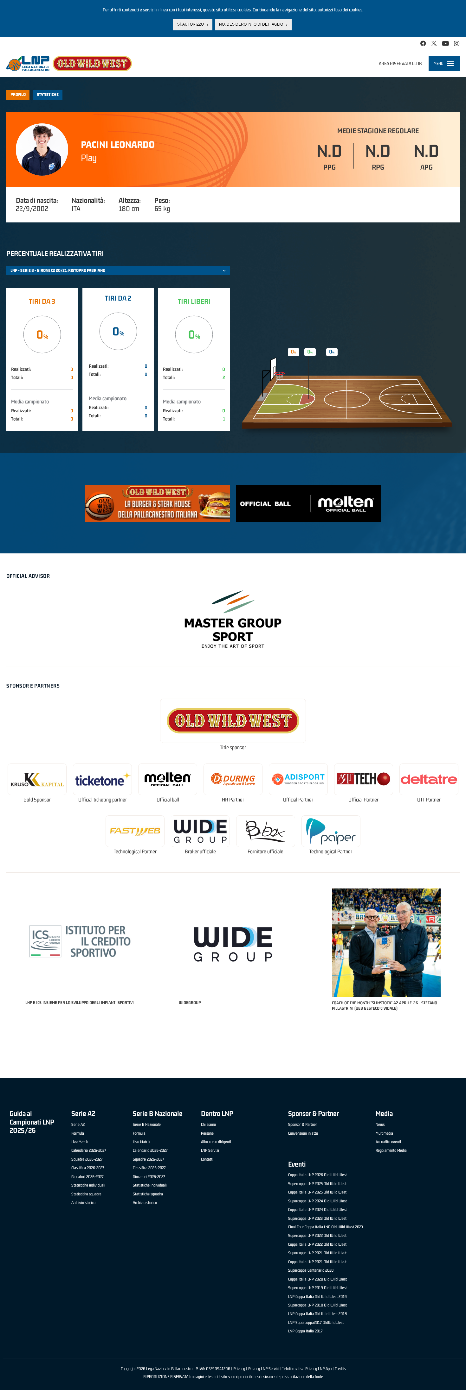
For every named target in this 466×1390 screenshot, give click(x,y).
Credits (340, 1368)
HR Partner (233, 800)
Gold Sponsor (37, 800)
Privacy (239, 1368)
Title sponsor (233, 748)
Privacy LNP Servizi (263, 1368)
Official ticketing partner (102, 800)
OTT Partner (429, 800)
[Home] (69, 63)
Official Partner (298, 800)
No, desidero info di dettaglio (251, 24)
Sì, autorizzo (190, 24)
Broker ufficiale (200, 852)
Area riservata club (400, 63)
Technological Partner (135, 852)
